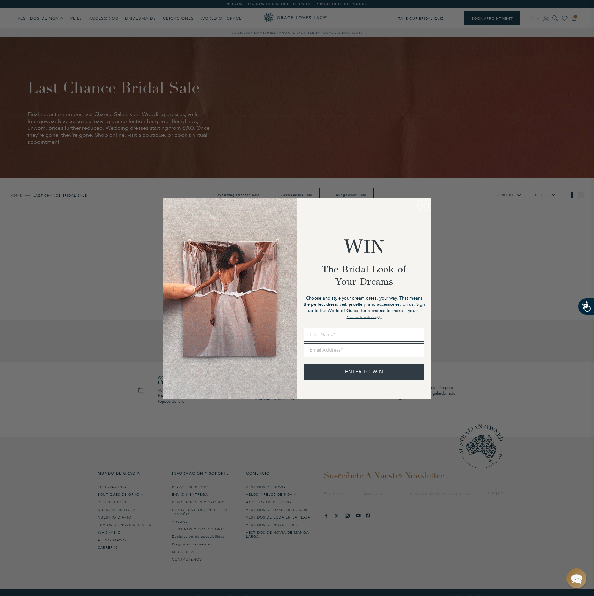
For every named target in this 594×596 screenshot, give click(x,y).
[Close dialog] (423, 205)
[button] (576, 578)
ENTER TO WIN (364, 371)
